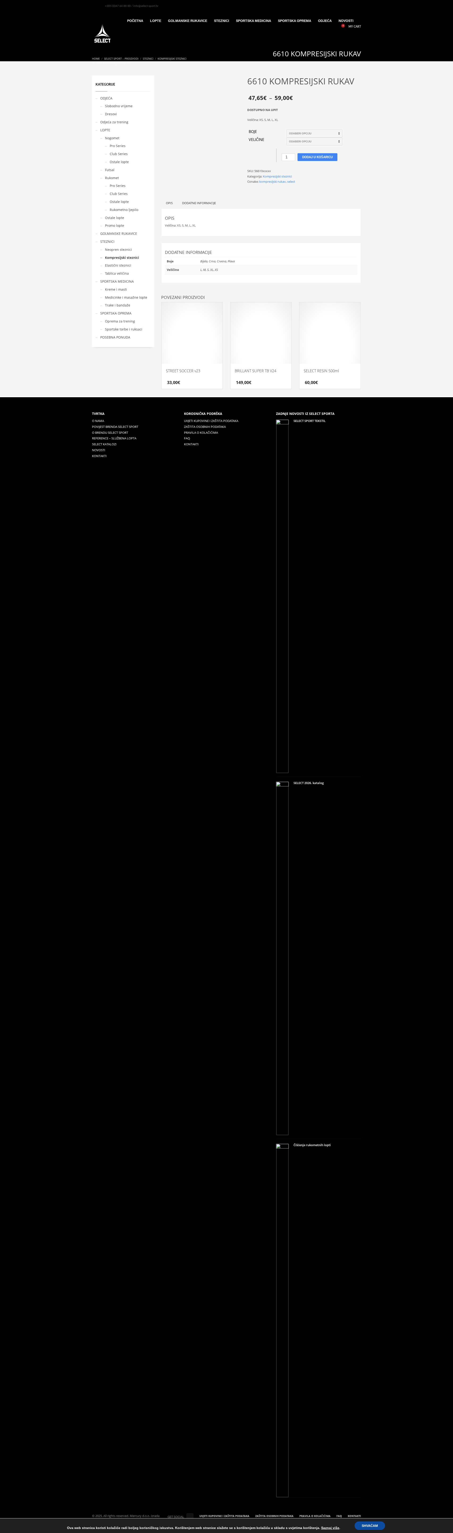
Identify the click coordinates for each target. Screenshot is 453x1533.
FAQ (187, 438)
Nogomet (112, 138)
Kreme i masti (116, 289)
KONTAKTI (99, 456)
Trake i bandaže (117, 305)
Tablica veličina (117, 273)
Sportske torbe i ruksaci (123, 329)
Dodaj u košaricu (317, 157)
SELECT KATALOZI (104, 444)
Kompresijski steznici (277, 176)
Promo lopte (114, 225)
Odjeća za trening (114, 122)
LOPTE (105, 130)
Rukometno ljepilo (124, 209)
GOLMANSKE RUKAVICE (118, 233)
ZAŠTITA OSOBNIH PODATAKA (205, 427)
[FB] (95, 5)
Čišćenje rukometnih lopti (312, 1145)
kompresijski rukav (272, 181)
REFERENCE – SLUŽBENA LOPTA (114, 438)
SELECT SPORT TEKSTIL (310, 421)
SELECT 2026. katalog (309, 783)
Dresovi (111, 114)
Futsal (109, 170)
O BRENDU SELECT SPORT (110, 432)
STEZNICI (107, 241)
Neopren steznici (118, 249)
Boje (253, 131)
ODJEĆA (106, 98)
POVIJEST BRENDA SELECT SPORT (115, 427)
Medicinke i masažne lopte (126, 297)
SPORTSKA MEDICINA (117, 281)
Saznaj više (330, 1528)
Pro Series (118, 146)
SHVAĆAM (370, 1526)
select (291, 181)
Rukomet (112, 178)
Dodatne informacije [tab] (199, 203)
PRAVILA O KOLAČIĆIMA (201, 432)
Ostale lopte (119, 162)
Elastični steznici (118, 265)
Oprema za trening (120, 321)
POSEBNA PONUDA (115, 337)
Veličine (256, 139)
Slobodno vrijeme (119, 106)
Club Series (119, 154)
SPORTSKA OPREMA (115, 313)
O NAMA (98, 421)
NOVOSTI (98, 450)
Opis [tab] (169, 203)
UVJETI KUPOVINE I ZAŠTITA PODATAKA (211, 421)
